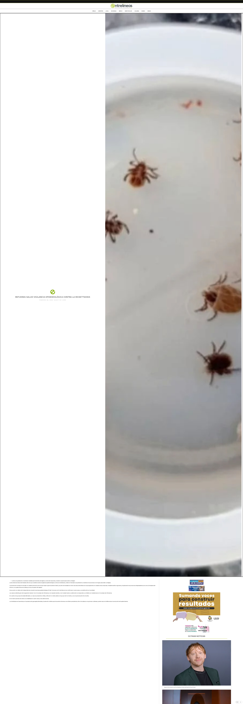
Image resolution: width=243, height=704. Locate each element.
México (120, 11)
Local (107, 11)
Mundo (143, 11)
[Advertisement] (84, 607)
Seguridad (113, 11)
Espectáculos (128, 11)
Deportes (100, 11)
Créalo (94, 11)
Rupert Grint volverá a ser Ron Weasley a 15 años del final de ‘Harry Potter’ (180, 687)
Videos (149, 11)
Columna (136, 11)
